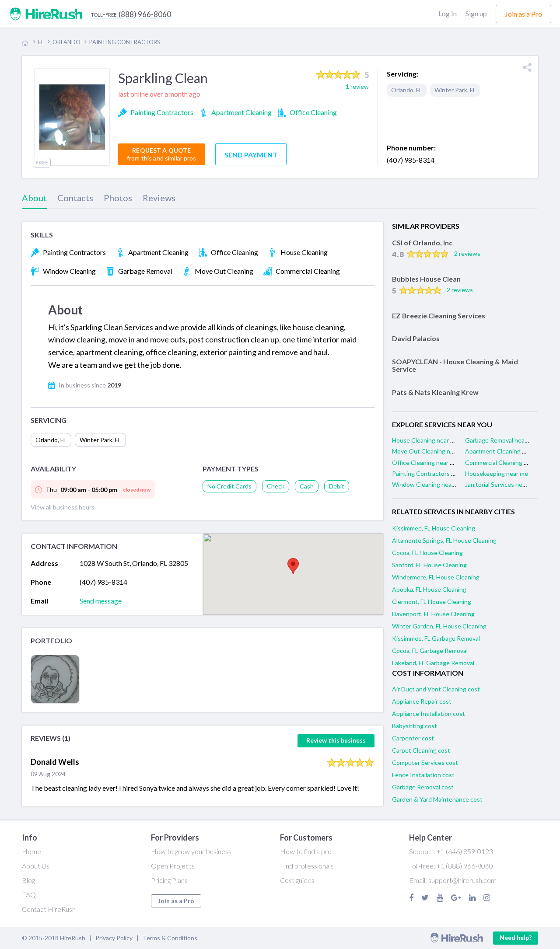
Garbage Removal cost (423, 787)
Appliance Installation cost (428, 713)
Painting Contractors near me (432, 473)
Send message (101, 601)
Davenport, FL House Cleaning (433, 614)
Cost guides (297, 880)
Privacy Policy (114, 938)
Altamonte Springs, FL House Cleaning (444, 540)
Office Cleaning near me (425, 462)
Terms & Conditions (170, 938)
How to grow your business (191, 851)
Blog (28, 880)
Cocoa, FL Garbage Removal (430, 650)
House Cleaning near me (425, 440)
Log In (447, 13)
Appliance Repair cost (422, 701)
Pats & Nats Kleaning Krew (435, 392)
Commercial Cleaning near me (505, 462)
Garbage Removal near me (500, 440)
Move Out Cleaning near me (430, 451)
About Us (35, 866)
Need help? (516, 937)
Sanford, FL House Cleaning (429, 565)
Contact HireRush (49, 909)
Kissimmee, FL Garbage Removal (436, 638)
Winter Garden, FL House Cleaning (439, 626)
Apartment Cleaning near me (504, 451)
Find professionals (307, 866)
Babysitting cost (414, 725)
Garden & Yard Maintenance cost (437, 799)
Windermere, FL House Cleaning (436, 577)
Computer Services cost (425, 762)
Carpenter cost (413, 738)
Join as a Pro (176, 900)
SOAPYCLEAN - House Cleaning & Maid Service (455, 365)
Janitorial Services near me (501, 484)
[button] (293, 566)
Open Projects (173, 866)
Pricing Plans (169, 880)
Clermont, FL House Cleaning (431, 601)
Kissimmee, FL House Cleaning (433, 528)
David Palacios (416, 338)
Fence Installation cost (423, 774)
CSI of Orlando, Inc (422, 242)
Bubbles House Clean (426, 279)
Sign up (476, 13)
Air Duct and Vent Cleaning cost (436, 689)
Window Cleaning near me (427, 484)
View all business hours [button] (62, 507)
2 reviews (467, 253)
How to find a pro (306, 851)
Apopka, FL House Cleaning (429, 589)
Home (31, 851)
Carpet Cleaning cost (421, 750)
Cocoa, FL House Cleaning (427, 552)
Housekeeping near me (496, 473)
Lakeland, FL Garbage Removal (433, 662)
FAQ (29, 894)
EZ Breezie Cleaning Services (438, 315)
